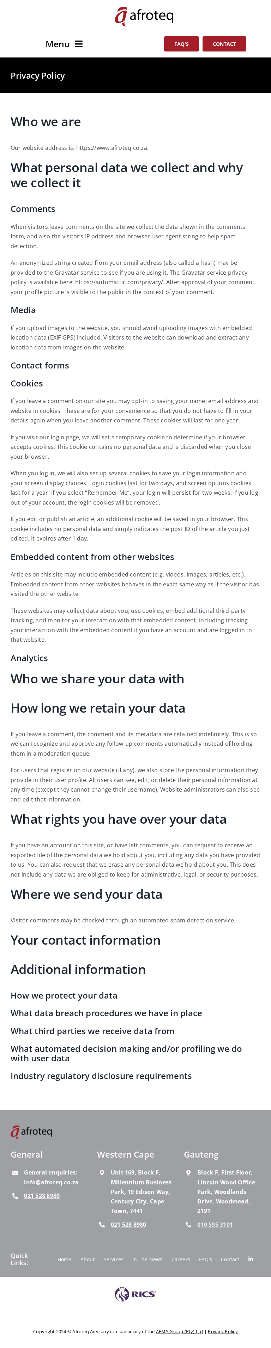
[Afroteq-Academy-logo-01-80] (32, 1129)
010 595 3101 (215, 1224)
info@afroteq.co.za (51, 1182)
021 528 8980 (42, 1196)
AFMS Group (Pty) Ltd (179, 1332)
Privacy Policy (222, 1332)
